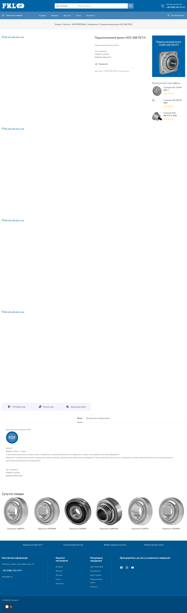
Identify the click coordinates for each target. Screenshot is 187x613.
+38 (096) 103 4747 (12, 570)
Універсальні (123, 71)
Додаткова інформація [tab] (98, 418)
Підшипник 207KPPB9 (47, 528)
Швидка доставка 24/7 (33, 545)
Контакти (90, 15)
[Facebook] (121, 567)
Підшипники (95, 571)
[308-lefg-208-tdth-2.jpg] (46, 171)
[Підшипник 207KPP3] (140, 511)
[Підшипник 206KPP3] (16, 511)
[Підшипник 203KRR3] (78, 511)
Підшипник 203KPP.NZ (109, 528)
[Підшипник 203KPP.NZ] (109, 511)
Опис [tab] (79, 418)
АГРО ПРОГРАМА (110, 71)
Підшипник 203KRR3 (78, 528)
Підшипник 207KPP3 (140, 528)
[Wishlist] (113, 64)
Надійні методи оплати (154, 545)
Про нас (67, 15)
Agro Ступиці (95, 575)
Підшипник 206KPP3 (15, 528)
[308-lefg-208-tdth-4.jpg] (46, 354)
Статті (78, 15)
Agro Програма (96, 567)
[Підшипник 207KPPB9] (47, 511)
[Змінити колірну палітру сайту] (9, 606)
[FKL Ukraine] (13, 6)
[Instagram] (126, 567)
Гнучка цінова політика (73, 545)
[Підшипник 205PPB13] (171, 511)
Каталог (55, 15)
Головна (42, 15)
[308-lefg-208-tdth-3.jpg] (46, 263)
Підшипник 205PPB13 (171, 528)
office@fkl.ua (7, 577)
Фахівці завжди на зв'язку (115, 545)
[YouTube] (132, 567)
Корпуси (93, 587)
